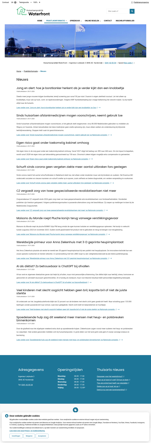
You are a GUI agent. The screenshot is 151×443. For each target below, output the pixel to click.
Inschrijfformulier (125, 21)
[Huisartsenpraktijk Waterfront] (33, 11)
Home (39, 21)
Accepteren (42, 436)
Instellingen (16, 436)
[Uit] (16, 2)
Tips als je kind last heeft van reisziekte (112, 383)
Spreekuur (75, 21)
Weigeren (29, 436)
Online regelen (92, 21)
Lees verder (56, 108)
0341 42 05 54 (27, 385)
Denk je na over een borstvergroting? (111, 390)
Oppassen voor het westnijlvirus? (109, 376)
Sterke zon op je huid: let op (107, 386)
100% (35, 2)
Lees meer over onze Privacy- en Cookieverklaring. (27, 431)
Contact (108, 21)
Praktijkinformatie (55, 21)
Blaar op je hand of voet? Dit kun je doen (112, 380)
